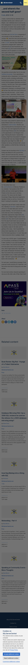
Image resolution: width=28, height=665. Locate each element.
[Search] (20, 2)
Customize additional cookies (11, 661)
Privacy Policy (14, 650)
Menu (25, 2)
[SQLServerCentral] (1, 2)
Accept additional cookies (11, 654)
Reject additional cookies (11, 658)
